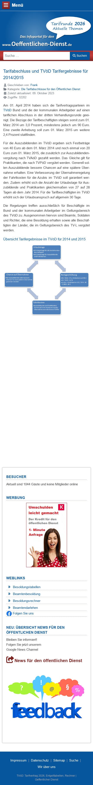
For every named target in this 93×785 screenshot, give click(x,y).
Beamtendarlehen (25, 608)
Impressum (18, 760)
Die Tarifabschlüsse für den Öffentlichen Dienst (50, 89)
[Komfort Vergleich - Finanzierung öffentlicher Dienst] (46, 534)
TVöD (7, 110)
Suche (73, 760)
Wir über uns (47, 767)
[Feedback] (46, 698)
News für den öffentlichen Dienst (48, 660)
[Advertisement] (46, 394)
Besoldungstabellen (26, 587)
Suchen (81, 55)
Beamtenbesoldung (26, 594)
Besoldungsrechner (26, 601)
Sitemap (59, 760)
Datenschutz (40, 760)
